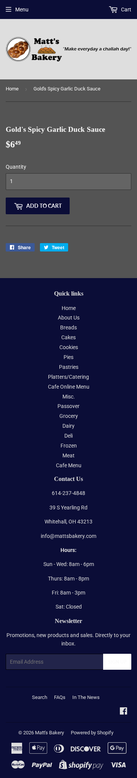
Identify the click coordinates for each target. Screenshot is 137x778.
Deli (68, 436)
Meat (68, 455)
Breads (68, 327)
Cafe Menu (68, 465)
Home (12, 89)
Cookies (68, 347)
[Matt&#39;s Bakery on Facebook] (123, 712)
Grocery (68, 416)
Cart (125, 9)
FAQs (59, 697)
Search (39, 697)
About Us (69, 318)
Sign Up (117, 662)
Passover (68, 406)
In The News (86, 697)
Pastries (68, 367)
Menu (22, 9)
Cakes (68, 337)
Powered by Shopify (92, 732)
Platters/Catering (68, 377)
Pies (68, 357)
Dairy (68, 426)
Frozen (69, 446)
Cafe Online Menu (68, 387)
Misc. (68, 397)
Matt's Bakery (49, 732)
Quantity (16, 167)
